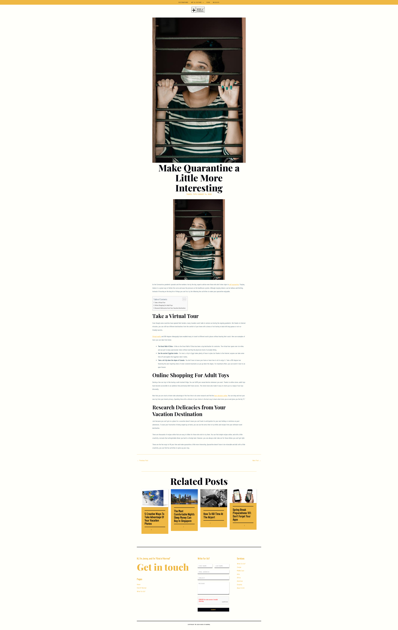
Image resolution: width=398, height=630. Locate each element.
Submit (213, 609)
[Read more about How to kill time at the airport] (213, 498)
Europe (239, 567)
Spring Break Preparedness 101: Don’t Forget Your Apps (242, 514)
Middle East (240, 570)
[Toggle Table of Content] (183, 299)
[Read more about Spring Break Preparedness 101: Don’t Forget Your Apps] (243, 496)
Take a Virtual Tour (160, 302)
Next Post (256, 460)
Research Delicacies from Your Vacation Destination (170, 308)
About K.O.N (240, 588)
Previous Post (142, 460)
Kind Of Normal (141, 588)
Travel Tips (191, 194)
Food (208, 2)
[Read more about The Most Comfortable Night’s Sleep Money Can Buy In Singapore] (184, 496)
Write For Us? (141, 591)
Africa (239, 577)
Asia (175, 527)
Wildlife (216, 2)
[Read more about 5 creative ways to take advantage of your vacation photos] (154, 498)
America (235, 525)
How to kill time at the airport (213, 515)
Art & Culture (196, 2)
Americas (240, 581)
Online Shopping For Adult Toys (164, 305)
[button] (203, 2)
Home (138, 584)
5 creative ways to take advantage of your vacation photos (154, 518)
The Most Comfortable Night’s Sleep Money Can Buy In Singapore (184, 516)
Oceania (239, 584)
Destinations (183, 2)
